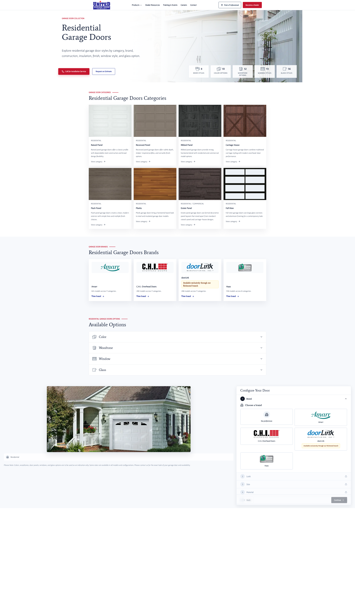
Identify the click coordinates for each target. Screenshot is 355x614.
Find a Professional (231, 5)
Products (135, 5)
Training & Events (170, 5)
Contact (193, 5)
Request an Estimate (104, 71)
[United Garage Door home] (101, 5)
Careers (184, 5)
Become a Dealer (252, 5)
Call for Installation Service (75, 71)
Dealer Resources (152, 5)
